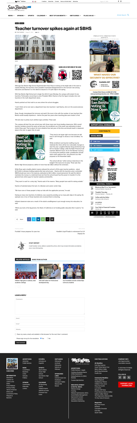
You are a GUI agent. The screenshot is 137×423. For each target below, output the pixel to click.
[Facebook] (118, 1)
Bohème (97, 406)
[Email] (48, 219)
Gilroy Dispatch (99, 380)
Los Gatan (98, 388)
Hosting (73, 391)
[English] (33, 1)
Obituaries (58, 361)
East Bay (97, 410)
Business (25, 372)
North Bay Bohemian (101, 371)
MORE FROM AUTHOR (39, 260)
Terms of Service (11, 390)
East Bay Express (100, 365)
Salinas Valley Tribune (101, 394)
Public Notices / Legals (78, 370)
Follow (116, 145)
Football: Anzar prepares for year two (27, 231)
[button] (123, 15)
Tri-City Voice (99, 398)
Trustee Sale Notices (77, 380)
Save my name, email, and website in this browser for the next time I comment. (42, 334)
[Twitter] (34, 219)
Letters (25, 388)
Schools (22, 23)
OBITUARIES (59, 359)
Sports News (43, 370)
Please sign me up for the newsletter (27, 338)
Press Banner (99, 392)
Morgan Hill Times (100, 390)
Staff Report (20, 32)
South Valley (98, 412)
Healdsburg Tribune (101, 382)
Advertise (25, 361)
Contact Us (9, 379)
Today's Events (43, 388)
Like (117, 141)
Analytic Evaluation (77, 399)
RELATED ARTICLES (23, 260)
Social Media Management (79, 395)
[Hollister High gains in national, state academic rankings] (26, 271)
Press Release (10, 385)
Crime (24, 374)
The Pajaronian (99, 396)
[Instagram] (121, 1)
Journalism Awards (124, 363)
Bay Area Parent (100, 404)
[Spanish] (36, 1)
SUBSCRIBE (10, 371)
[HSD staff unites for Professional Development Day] (50, 271)
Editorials (25, 386)
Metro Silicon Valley (101, 369)
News (17, 23)
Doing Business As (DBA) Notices (79, 377)
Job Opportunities (123, 361)
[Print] (52, 219)
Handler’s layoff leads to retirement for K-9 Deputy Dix (70, 233)
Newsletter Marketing (77, 401)
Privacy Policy (10, 387)
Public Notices (27, 363)
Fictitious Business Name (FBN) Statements (79, 373)
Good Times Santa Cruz (102, 367)
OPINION (25, 382)
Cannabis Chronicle (101, 408)
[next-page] (19, 286)
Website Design (76, 389)
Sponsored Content (77, 397)
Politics (25, 378)
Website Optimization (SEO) (79, 393)
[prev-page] (16, 286)
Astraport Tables (60, 382)
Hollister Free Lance (101, 384)
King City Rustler (100, 386)
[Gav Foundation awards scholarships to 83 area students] (74, 271)
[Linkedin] (38, 219)
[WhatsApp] (43, 219)
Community (26, 384)
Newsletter (9, 377)
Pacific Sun (98, 373)
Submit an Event (44, 390)
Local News (26, 370)
